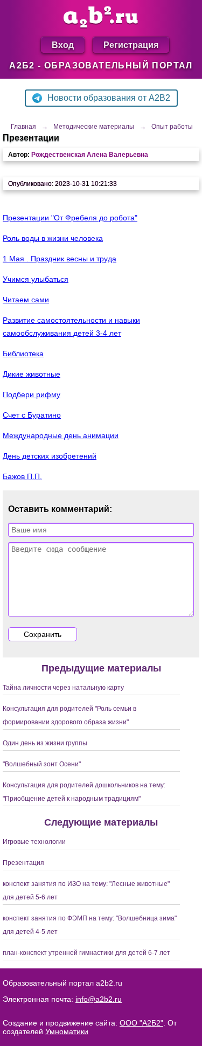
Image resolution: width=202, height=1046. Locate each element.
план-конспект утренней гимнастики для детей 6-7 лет (86, 953)
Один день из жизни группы (45, 743)
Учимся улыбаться (35, 279)
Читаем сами (26, 299)
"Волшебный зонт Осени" (42, 764)
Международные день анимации (61, 435)
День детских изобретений (49, 456)
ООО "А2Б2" (141, 1023)
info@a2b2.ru (98, 999)
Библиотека (23, 353)
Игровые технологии (34, 842)
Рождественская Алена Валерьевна (89, 154)
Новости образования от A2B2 (108, 97)
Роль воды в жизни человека (53, 238)
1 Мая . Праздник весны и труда (59, 258)
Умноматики (66, 1031)
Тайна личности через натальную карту (63, 687)
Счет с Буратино (32, 415)
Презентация (23, 863)
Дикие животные (31, 374)
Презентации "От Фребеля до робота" (70, 217)
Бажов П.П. (22, 476)
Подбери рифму (31, 394)
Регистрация (130, 44)
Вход (63, 44)
